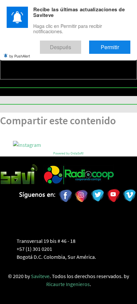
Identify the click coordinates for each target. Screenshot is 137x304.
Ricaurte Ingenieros (68, 284)
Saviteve (40, 276)
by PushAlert (19, 51)
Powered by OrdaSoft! (68, 153)
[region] (68, 58)
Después (78, 44)
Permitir (115, 44)
